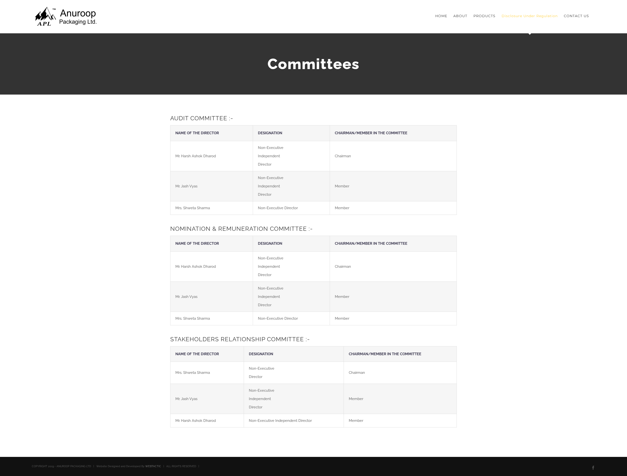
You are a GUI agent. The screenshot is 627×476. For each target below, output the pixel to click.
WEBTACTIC (153, 466)
